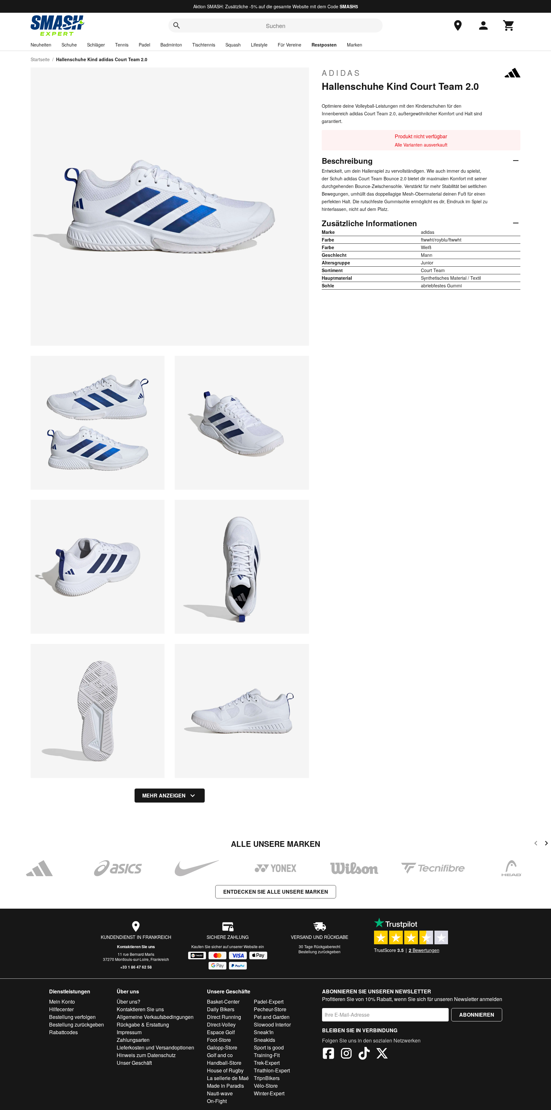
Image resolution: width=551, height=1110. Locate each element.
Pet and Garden (272, 1016)
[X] (382, 1054)
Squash (233, 44)
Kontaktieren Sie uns (136, 946)
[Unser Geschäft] (458, 25)
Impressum (129, 1032)
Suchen (275, 25)
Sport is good (269, 1047)
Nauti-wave (220, 1093)
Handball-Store (224, 1062)
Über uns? (128, 1001)
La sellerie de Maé (228, 1078)
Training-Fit (267, 1055)
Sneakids (264, 1039)
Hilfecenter (61, 1009)
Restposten (324, 44)
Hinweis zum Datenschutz (146, 1055)
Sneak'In (264, 1032)
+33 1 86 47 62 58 (136, 967)
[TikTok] (364, 1054)
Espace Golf (221, 1032)
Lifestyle (259, 44)
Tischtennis (203, 44)
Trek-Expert (267, 1062)
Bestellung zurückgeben (319, 951)
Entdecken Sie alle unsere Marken (275, 891)
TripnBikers (267, 1078)
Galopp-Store (222, 1047)
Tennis (122, 44)
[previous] (535, 844)
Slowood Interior (272, 1024)
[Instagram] (346, 1054)
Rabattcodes (63, 1032)
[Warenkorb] (509, 25)
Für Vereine (289, 44)
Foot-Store (219, 1039)
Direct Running (224, 1016)
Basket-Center (223, 1001)
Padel (144, 44)
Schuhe (69, 44)
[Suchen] (176, 25)
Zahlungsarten (133, 1039)
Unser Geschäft (134, 1062)
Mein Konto (62, 1001)
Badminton (171, 44)
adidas (341, 73)
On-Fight (217, 1101)
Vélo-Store (266, 1085)
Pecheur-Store (270, 1009)
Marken (354, 44)
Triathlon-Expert (272, 1070)
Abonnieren (476, 1014)
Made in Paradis (225, 1085)
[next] (546, 844)
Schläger (96, 44)
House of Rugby (225, 1070)
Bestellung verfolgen (72, 1016)
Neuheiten (41, 44)
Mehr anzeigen (164, 795)
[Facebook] (328, 1054)
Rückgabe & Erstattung (143, 1024)
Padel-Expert (268, 1001)
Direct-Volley (221, 1024)
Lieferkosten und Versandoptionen (155, 1047)
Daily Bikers (220, 1009)
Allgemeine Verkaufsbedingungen (155, 1016)
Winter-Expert (269, 1093)
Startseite (40, 59)
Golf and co (220, 1055)
